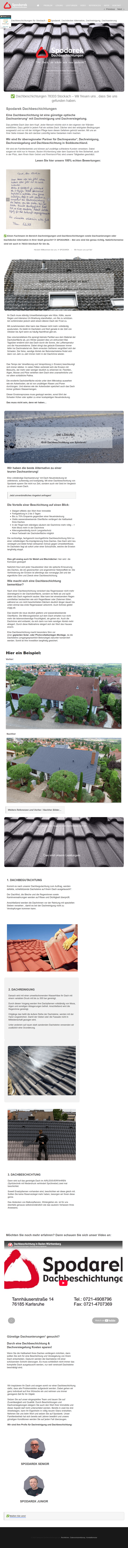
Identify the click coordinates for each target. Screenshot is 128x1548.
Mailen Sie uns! (18, 1516)
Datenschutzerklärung (77, 1537)
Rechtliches (65, 1537)
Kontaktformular (91, 1537)
